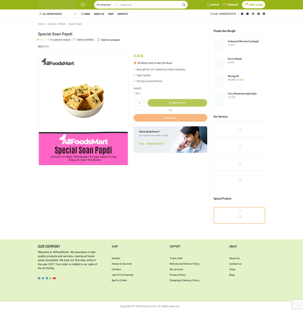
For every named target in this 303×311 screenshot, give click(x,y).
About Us (99, 13)
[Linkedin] (264, 14)
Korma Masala (235, 58)
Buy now (172, 117)
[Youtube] (258, 14)
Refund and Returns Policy (185, 263)
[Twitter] (247, 14)
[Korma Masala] (219, 64)
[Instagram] (253, 14)
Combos (116, 269)
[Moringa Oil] (219, 81)
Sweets (116, 258)
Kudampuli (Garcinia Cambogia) (243, 41)
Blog (231, 274)
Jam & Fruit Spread (122, 274)
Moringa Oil (233, 76)
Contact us (235, 263)
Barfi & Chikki (119, 280)
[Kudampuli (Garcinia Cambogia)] (219, 46)
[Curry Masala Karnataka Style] (219, 99)
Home (87, 13)
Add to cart (178, 102)
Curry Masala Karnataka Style (242, 93)
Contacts (122, 13)
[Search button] (184, 5)
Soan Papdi (74, 23)
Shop (110, 13)
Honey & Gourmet (122, 263)
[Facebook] (242, 14)
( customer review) (60, 39)
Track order (176, 258)
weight (137, 88)
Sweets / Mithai (56, 23)
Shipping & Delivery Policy (184, 280)
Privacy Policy (178, 274)
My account (176, 269)
